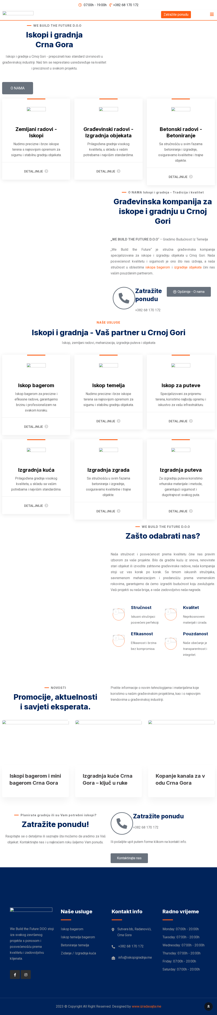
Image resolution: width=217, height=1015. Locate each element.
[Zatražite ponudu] (124, 298)
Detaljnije (33, 171)
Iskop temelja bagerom (78, 937)
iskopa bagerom (157, 267)
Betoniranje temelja (75, 945)
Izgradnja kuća (36, 470)
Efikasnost (142, 633)
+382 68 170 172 (126, 5)
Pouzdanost (195, 633)
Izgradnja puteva (181, 470)
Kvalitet (191, 607)
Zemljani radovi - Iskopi (36, 132)
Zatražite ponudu (176, 15)
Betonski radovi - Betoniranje (181, 132)
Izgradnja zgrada (108, 470)
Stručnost (141, 607)
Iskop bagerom (36, 385)
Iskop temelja (108, 385)
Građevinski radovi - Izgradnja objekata (108, 132)
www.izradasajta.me (146, 1006)
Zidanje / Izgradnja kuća (78, 953)
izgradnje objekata (188, 267)
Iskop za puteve (180, 385)
